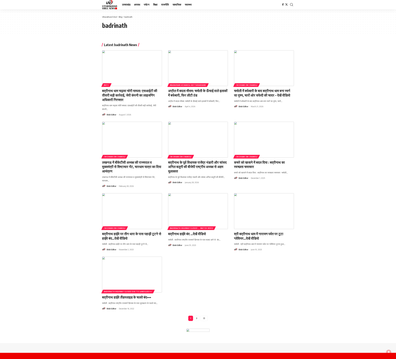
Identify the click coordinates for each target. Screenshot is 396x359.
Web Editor (111, 114)
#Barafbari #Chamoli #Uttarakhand (188, 85)
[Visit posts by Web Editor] (103, 114)
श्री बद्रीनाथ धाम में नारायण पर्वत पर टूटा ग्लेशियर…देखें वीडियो (258, 236)
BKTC (106, 85)
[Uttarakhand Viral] (109, 4)
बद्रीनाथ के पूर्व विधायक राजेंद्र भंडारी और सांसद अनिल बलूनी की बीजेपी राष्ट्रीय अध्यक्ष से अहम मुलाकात (197, 166)
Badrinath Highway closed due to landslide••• (128, 291)
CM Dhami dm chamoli (246, 85)
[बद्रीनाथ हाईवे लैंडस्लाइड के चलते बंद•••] (132, 274)
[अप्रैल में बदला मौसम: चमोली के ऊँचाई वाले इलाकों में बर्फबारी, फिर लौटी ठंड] (198, 68)
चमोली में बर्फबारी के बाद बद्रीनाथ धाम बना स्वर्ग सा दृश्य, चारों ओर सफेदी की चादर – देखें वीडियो (262, 92)
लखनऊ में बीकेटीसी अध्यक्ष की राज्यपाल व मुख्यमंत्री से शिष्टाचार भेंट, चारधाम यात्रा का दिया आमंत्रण (131, 166)
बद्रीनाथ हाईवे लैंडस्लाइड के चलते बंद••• (126, 297)
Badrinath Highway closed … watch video (191, 228)
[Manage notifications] (388, 352)
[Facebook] (282, 4)
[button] (291, 4)
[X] (286, 4)
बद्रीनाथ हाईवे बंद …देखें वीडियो (187, 234)
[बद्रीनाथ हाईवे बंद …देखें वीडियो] (198, 211)
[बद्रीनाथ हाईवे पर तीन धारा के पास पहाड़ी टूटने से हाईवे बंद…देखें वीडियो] (132, 211)
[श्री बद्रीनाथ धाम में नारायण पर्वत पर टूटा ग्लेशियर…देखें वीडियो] (264, 211)
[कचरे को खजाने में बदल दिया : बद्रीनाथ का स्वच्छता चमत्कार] (264, 140)
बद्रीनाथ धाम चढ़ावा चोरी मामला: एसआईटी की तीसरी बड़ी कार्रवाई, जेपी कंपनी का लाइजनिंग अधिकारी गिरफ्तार (129, 95)
